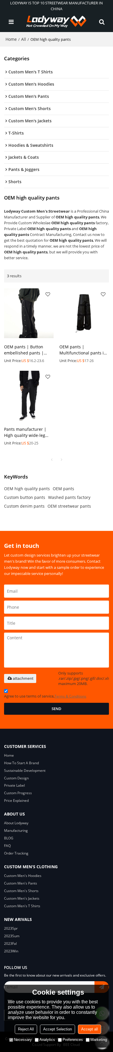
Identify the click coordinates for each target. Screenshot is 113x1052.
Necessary (23, 1039)
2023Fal (10, 943)
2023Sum (11, 935)
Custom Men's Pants (20, 883)
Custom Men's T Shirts (22, 905)
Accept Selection (57, 1029)
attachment (23, 678)
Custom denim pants (24, 506)
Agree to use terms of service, (45, 696)
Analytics (47, 1039)
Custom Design (16, 778)
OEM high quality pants (27, 488)
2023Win (11, 951)
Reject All (26, 1029)
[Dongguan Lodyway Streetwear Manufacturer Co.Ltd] (56, 22)
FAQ (7, 845)
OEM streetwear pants (69, 506)
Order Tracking (16, 853)
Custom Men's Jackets (21, 898)
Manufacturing (16, 830)
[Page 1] (51, 459)
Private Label (14, 785)
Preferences (73, 1039)
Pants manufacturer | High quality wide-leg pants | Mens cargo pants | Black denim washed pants (25, 432)
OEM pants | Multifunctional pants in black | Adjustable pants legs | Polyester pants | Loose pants (83, 350)
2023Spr (11, 928)
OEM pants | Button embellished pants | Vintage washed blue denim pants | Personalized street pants (29, 350)
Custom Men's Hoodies (22, 875)
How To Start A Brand (21, 762)
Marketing (98, 1039)
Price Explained (16, 800)
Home (11, 39)
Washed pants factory (69, 497)
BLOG (8, 838)
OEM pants (63, 488)
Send (56, 708)
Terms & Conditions (70, 696)
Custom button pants (24, 497)
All (23, 39)
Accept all (89, 1029)
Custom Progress (18, 792)
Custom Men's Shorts (21, 890)
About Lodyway (16, 822)
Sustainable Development (24, 770)
